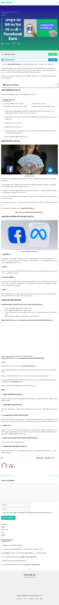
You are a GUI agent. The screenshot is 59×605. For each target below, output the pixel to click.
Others (3, 527)
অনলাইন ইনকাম (4, 529)
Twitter (49, 458)
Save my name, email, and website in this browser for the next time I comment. (27, 512)
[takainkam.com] (6, 2)
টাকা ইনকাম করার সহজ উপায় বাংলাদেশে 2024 (13, 103)
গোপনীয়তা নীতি (31, 598)
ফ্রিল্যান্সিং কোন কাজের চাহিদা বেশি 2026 (12, 545)
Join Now (53, 54)
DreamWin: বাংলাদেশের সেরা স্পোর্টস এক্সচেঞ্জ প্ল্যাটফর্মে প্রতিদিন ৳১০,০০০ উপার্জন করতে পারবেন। (25, 553)
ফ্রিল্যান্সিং (3, 535)
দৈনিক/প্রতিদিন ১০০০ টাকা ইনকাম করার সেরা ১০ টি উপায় (15, 106)
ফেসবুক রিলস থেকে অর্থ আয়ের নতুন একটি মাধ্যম (15, 294)
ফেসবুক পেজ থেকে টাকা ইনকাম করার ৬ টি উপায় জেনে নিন (31, 212)
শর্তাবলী (36, 598)
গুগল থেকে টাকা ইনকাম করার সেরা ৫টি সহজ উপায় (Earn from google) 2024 (21, 564)
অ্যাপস (4, 15)
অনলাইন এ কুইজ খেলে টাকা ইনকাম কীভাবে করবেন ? (14, 561)
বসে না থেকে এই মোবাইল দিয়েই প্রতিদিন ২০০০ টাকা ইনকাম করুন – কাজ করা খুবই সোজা (22, 549)
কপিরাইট (41, 598)
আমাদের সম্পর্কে (19, 598)
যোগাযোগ (25, 598)
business (4, 524)
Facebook (40, 458)
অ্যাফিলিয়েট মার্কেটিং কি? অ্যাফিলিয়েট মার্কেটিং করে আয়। (43, 106)
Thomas (7, 43)
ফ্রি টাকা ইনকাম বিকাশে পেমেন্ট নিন (39, 103)
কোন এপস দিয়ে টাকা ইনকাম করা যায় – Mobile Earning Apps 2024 (20, 557)
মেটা (6, 271)
